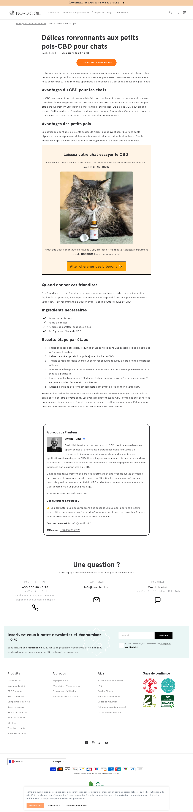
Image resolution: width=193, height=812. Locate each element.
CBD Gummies (15, 691)
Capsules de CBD (16, 686)
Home (19, 23)
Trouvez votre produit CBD (96, 62)
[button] (53, 12)
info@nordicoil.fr (82, 523)
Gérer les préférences (76, 805)
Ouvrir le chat (158, 587)
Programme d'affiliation (65, 691)
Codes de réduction (107, 701)
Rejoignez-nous (60, 680)
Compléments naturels (19, 701)
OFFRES (12, 723)
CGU (89, 774)
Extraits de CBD (16, 696)
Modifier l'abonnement (109, 696)
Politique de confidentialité (102, 774)
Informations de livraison (110, 680)
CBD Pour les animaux (34, 23)
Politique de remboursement (112, 707)
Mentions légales (80, 774)
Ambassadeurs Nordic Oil (66, 696)
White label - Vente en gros (66, 686)
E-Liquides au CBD (17, 712)
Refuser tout (54, 805)
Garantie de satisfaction (110, 712)
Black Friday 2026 (17, 733)
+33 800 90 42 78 (70, 530)
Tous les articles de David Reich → (67, 493)
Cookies (116, 774)
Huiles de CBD (15, 680)
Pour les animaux (16, 717)
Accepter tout (35, 805)
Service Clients (105, 691)
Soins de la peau (16, 707)
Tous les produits (16, 728)
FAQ (100, 686)
